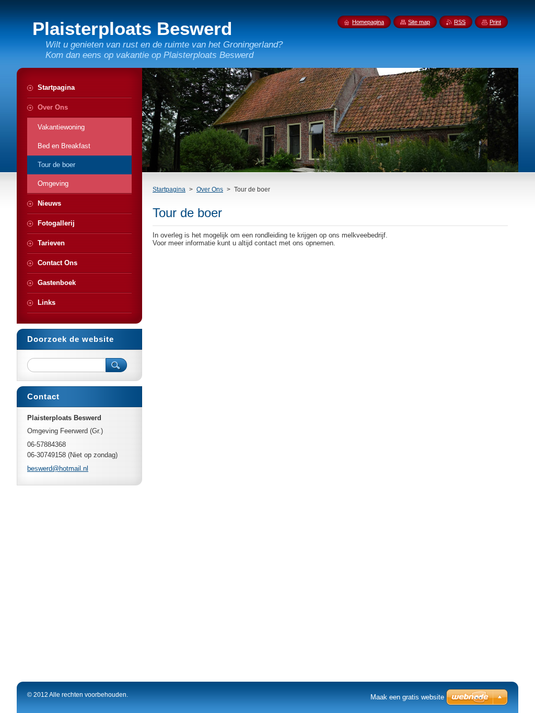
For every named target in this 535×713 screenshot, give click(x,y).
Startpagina (169, 189)
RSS (460, 22)
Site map (419, 22)
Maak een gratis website (407, 697)
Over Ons (209, 189)
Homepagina (368, 22)
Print (495, 22)
